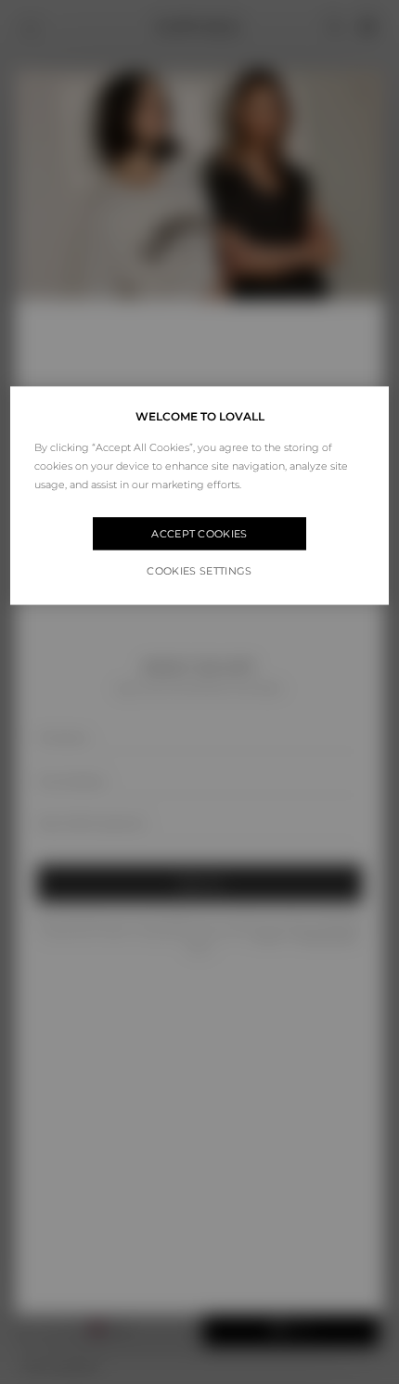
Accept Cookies (199, 533)
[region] (200, 496)
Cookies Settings (199, 571)
